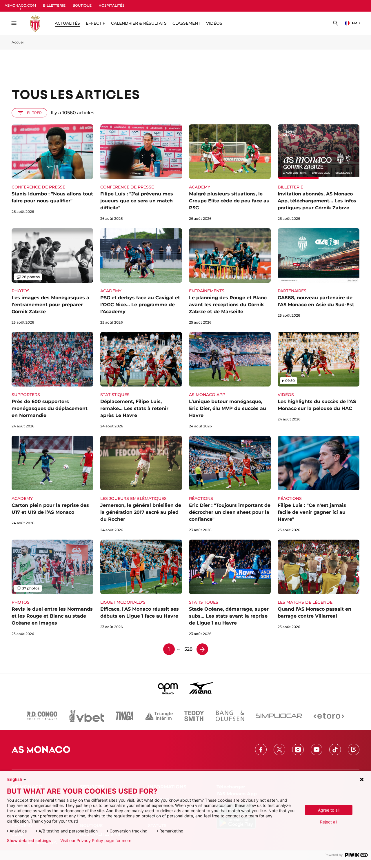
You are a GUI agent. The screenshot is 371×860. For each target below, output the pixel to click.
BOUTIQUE (82, 5)
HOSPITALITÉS (111, 5)
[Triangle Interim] (159, 715)
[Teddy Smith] (194, 715)
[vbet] (86, 715)
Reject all (328, 821)
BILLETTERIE (54, 5)
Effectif (95, 23)
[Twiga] (124, 715)
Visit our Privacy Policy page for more (95, 840)
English (14, 779)
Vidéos (214, 23)
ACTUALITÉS (67, 23)
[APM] (168, 687)
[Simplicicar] (279, 715)
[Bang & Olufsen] (230, 715)
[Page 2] (202, 649)
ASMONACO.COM (20, 5)
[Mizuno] (201, 687)
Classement (186, 23)
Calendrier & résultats (139, 23)
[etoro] (329, 715)
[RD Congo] (42, 715)
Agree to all (328, 810)
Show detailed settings (29, 840)
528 (188, 649)
